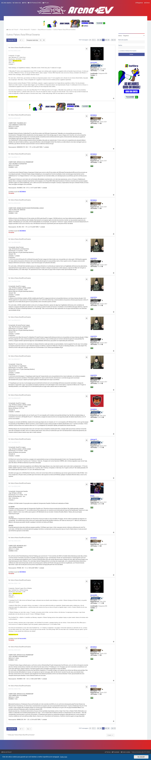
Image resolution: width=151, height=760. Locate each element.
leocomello (93, 62)
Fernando (11, 193)
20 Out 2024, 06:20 (15, 118)
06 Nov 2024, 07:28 (15, 689)
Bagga (92, 495)
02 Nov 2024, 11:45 (15, 583)
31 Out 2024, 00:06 (15, 281)
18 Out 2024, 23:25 (15, 50)
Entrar (120, 35)
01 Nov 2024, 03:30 (15, 541)
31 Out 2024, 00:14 (15, 320)
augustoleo (93, 258)
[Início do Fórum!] (75, 9)
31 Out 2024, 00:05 (15, 242)
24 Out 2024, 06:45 (15, 203)
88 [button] (106, 40)
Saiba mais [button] (63, 757)
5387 (99, 444)
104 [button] (112, 40)
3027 (99, 67)
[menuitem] (17, 2)
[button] (90, 40)
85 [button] (98, 40)
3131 (99, 500)
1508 (99, 120)
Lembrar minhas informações (128, 50)
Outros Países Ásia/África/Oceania (23, 34)
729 (99, 263)
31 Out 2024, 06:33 (15, 398)
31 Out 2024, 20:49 (15, 486)
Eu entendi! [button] (141, 757)
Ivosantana (93, 409)
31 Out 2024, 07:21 (15, 442)
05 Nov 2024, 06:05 (15, 650)
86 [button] (100, 40)
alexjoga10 (93, 439)
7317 (99, 414)
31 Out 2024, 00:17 (15, 359)
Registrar (126, 35)
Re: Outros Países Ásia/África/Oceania (20, 47)
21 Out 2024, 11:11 (15, 157)
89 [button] (108, 40)
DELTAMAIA (93, 115)
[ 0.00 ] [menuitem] (35, 3)
